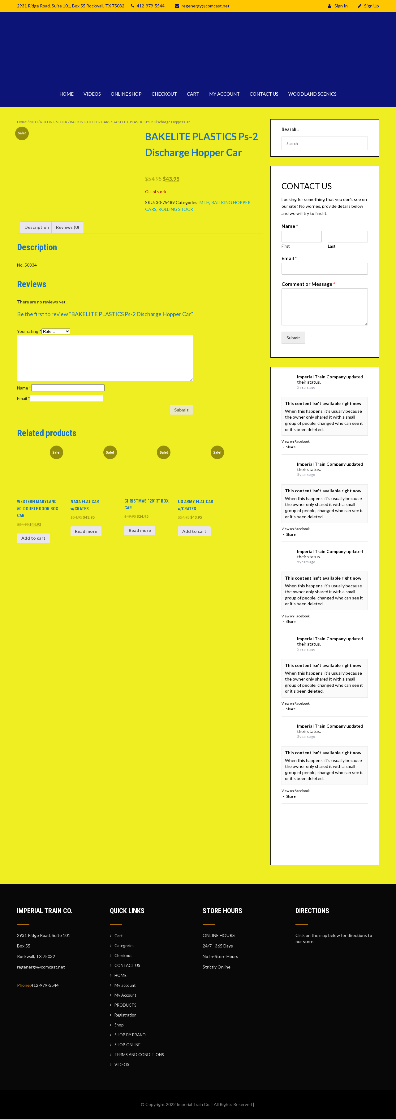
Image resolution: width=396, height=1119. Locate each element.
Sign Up (371, 5)
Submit (293, 337)
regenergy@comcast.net (206, 5)
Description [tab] (36, 227)
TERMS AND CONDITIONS (139, 1054)
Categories (124, 945)
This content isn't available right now (323, 403)
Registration (125, 1014)
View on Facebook (296, 441)
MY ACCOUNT (224, 94)
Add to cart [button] (33, 538)
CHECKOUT (164, 94)
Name (24, 387)
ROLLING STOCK (53, 122)
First (286, 246)
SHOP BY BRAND (130, 1034)
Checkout (123, 955)
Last (331, 246)
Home (22, 122)
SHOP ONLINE (127, 1044)
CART (193, 94)
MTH (33, 122)
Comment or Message (308, 284)
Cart (118, 935)
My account (125, 985)
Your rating (29, 331)
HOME (66, 94)
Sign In (341, 5)
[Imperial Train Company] (198, 77)
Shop (119, 1024)
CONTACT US (264, 94)
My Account (125, 995)
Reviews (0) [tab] (67, 227)
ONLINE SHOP (126, 94)
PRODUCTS (125, 1005)
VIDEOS (92, 94)
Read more (86, 531)
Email (23, 398)
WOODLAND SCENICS (312, 94)
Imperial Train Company (321, 376)
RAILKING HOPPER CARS (90, 122)
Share (291, 447)
